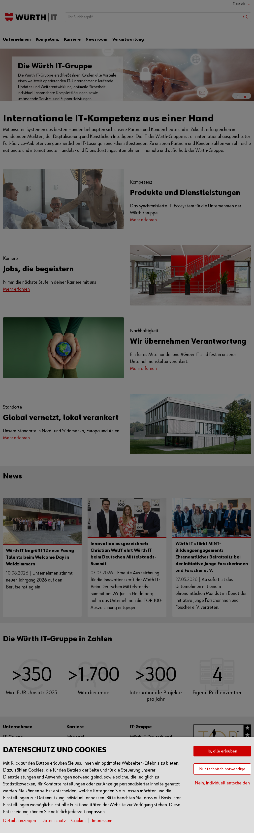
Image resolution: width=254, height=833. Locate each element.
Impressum (102, 820)
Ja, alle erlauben (222, 751)
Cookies (79, 820)
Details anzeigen (19, 820)
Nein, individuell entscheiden (222, 782)
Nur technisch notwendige (222, 769)
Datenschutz (53, 820)
